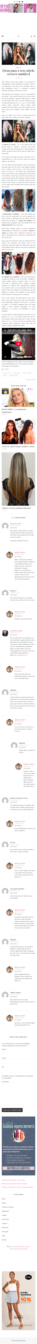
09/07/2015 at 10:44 (23, 745)
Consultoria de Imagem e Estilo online (13, 1180)
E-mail (4, 1058)
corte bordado (17, 159)
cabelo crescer (7, 373)
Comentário (5, 1081)
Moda (3, 1199)
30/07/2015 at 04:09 (19, 865)
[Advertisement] (18, 23)
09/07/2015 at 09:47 (14, 692)
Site (3, 1067)
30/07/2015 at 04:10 (19, 912)
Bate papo (5, 1227)
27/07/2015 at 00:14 (14, 844)
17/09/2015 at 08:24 (14, 994)
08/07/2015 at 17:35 (19, 669)
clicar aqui (11, 321)
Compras (4, 1223)
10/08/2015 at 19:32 (14, 941)
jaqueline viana (15, 523)
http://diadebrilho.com (20, 655)
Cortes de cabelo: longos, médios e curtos (18, 446)
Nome (4, 1049)
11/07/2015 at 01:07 (19, 823)
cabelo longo (16, 373)
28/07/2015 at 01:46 (14, 891)
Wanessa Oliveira (16, 631)
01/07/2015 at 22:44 (14, 592)
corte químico (22, 103)
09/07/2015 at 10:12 (19, 721)
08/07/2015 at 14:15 (14, 632)
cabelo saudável (27, 373)
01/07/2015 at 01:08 (14, 525)
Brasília (4, 1240)
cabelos (5, 375)
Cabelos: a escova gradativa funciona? (16, 508)
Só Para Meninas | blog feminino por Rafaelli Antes (18, 8)
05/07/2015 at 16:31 (19, 613)
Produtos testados (8, 1207)
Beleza (18, 67)
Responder (13, 528)
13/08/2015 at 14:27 (19, 969)
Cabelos (4, 1215)
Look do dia (5, 1219)
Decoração (5, 1231)
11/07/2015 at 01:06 (28, 766)
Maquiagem (5, 1211)
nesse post (10, 317)
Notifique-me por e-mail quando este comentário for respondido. (17, 1077)
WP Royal (22, 1340)
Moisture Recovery (25, 233)
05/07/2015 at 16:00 (19, 554)
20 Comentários (30, 379)
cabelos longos (14, 375)
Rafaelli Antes (20, 552)
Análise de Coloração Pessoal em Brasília (14, 1183)
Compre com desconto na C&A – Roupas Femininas (17, 1187)
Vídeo (3, 1236)
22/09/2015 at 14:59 (19, 1017)
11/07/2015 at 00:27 (14, 800)
